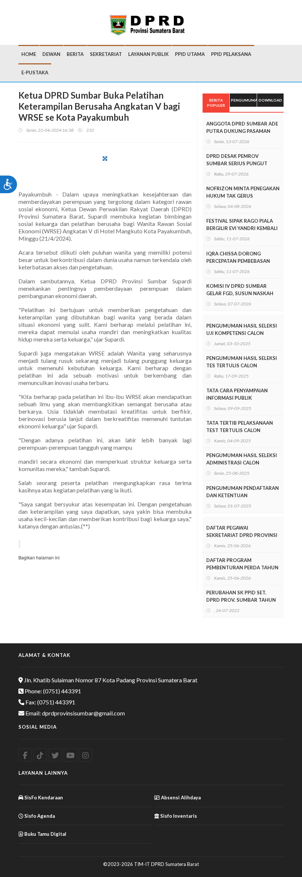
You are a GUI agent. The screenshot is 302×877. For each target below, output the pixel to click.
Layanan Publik (148, 54)
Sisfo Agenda (39, 816)
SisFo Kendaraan (43, 797)
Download (270, 100)
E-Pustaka (34, 72)
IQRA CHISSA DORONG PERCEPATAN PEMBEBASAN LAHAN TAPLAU (238, 261)
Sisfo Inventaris (178, 816)
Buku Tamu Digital (44, 834)
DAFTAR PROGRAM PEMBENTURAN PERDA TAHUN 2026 (242, 567)
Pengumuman (243, 100)
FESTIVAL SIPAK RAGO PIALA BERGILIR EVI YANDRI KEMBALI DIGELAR (242, 228)
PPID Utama (190, 54)
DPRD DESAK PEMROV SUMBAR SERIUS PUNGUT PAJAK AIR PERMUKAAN (236, 163)
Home (28, 54)
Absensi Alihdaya (180, 797)
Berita (75, 54)
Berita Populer (216, 102)
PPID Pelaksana (231, 54)
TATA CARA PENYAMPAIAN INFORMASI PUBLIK (237, 394)
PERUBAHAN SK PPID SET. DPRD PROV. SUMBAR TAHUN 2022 (241, 600)
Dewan (51, 54)
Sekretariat (106, 54)
